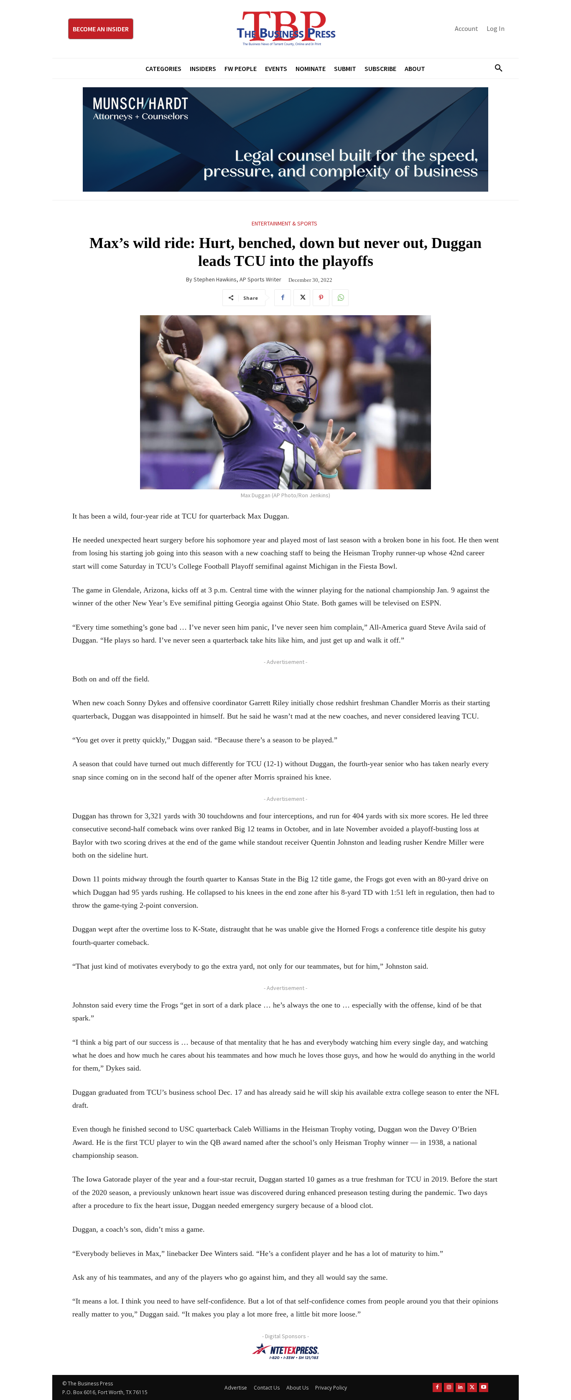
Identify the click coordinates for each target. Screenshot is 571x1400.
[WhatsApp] (340, 297)
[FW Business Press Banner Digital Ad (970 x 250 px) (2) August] (285, 139)
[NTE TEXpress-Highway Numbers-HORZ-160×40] (285, 1351)
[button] (495, 68)
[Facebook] (282, 297)
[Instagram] (449, 1387)
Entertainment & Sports (284, 223)
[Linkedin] (460, 1387)
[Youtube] (484, 1387)
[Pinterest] (321, 297)
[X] (301, 297)
